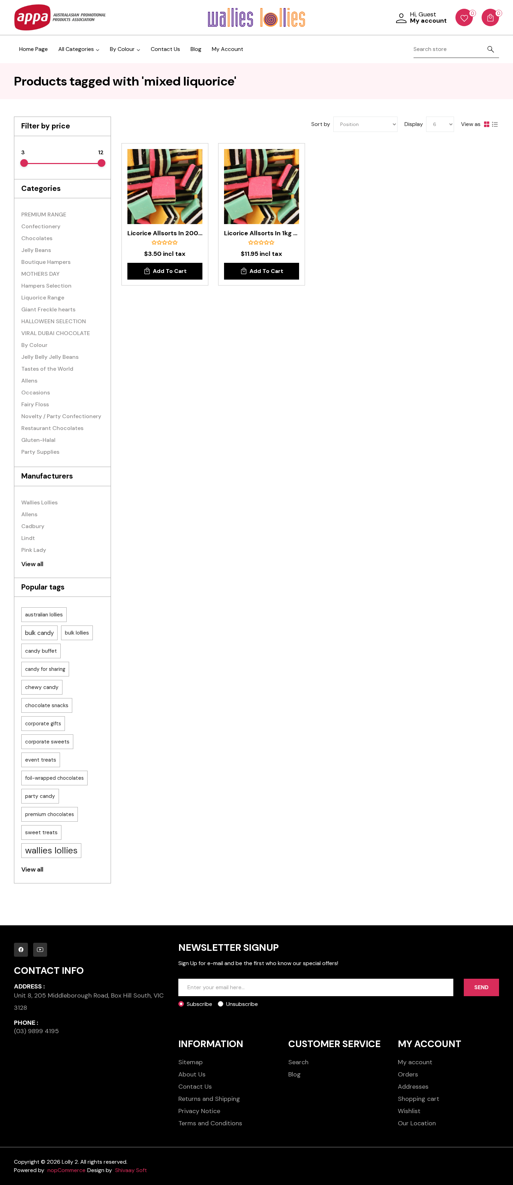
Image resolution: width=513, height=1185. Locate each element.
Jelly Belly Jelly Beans (50, 357)
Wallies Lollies (39, 502)
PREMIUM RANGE (43, 214)
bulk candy (39, 633)
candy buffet (41, 650)
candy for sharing (45, 669)
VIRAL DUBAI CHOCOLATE (55, 333)
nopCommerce (66, 1170)
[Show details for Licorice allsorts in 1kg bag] (261, 186)
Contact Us (165, 49)
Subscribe (199, 1004)
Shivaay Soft (131, 1170)
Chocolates (36, 238)
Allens (29, 380)
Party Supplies (40, 452)
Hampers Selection (46, 285)
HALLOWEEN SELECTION (53, 321)
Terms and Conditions (210, 1123)
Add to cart (170, 271)
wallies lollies (51, 850)
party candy (40, 796)
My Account (227, 49)
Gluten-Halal (38, 440)
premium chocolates (49, 814)
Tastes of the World (47, 368)
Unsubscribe (242, 1004)
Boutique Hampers (45, 262)
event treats (40, 759)
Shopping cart (418, 1099)
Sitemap (190, 1062)
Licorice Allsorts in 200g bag (164, 233)
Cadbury (32, 526)
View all (32, 564)
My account (415, 1062)
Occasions (35, 392)
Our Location (417, 1123)
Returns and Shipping (209, 1099)
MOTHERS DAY (40, 273)
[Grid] (486, 124)
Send (481, 987)
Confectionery (40, 226)
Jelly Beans (36, 250)
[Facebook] (21, 950)
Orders (408, 1074)
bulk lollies (77, 632)
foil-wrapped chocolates (54, 778)
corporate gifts (43, 723)
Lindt (28, 538)
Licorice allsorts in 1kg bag (261, 233)
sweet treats (41, 832)
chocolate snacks (46, 705)
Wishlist (409, 1111)
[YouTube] (40, 950)
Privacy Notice (199, 1111)
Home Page (33, 49)
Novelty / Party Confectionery (61, 416)
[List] (495, 124)
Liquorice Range (42, 297)
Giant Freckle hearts (48, 309)
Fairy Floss (35, 404)
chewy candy (42, 687)
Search (298, 1062)
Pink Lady (33, 550)
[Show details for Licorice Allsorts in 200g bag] (164, 186)
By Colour (34, 345)
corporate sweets (47, 741)
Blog (196, 49)
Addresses (413, 1086)
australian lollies (44, 614)
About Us (192, 1074)
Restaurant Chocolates (52, 428)
